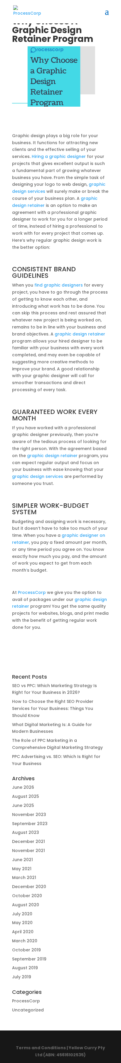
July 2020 (22, 914)
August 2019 (25, 968)
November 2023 (29, 814)
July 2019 (21, 977)
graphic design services (37, 476)
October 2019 (26, 950)
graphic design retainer (80, 334)
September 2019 (29, 959)
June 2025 (23, 805)
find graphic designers (58, 285)
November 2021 (28, 851)
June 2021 (22, 860)
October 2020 (27, 896)
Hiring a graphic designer (59, 156)
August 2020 (25, 905)
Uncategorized (28, 1010)
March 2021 (24, 877)
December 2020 (29, 887)
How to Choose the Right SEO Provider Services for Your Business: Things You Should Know (52, 708)
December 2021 (28, 841)
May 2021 (21, 869)
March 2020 (24, 941)
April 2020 (22, 932)
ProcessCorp (32, 592)
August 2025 (25, 796)
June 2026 (23, 787)
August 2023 (25, 832)
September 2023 (30, 824)
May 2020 (22, 923)
